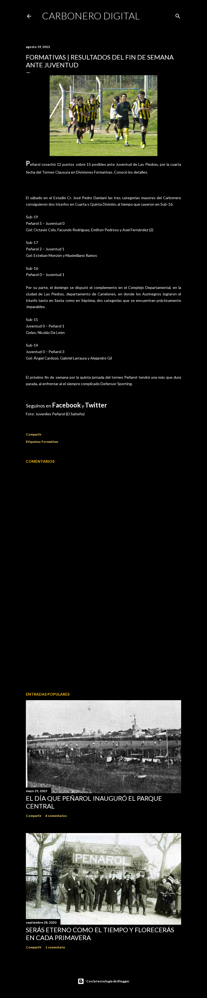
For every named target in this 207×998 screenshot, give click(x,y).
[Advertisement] (103, 640)
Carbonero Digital (91, 16)
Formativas (50, 442)
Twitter (96, 405)
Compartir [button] (34, 434)
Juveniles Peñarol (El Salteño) (60, 414)
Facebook (66, 405)
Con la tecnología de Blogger (107, 981)
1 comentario (55, 947)
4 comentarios (56, 816)
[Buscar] (178, 15)
